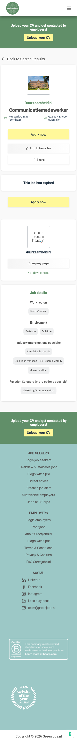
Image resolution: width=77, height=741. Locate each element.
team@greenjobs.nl (41, 608)
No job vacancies (38, 272)
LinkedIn (34, 580)
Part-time (30, 331)
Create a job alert (38, 488)
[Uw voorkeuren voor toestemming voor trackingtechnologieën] (70, 734)
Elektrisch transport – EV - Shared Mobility (38, 361)
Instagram (35, 594)
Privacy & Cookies (38, 555)
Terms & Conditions (38, 548)
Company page (39, 263)
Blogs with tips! (38, 474)
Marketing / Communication (38, 390)
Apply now (38, 134)
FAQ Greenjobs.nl (38, 562)
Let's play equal (39, 601)
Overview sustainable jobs (38, 467)
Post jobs (39, 527)
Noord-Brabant (38, 311)
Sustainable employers (38, 495)
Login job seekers (39, 460)
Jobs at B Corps (38, 502)
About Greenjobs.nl (38, 534)
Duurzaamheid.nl (38, 103)
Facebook (35, 587)
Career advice (38, 481)
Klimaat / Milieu (38, 370)
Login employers (38, 520)
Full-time (47, 331)
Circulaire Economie (38, 351)
